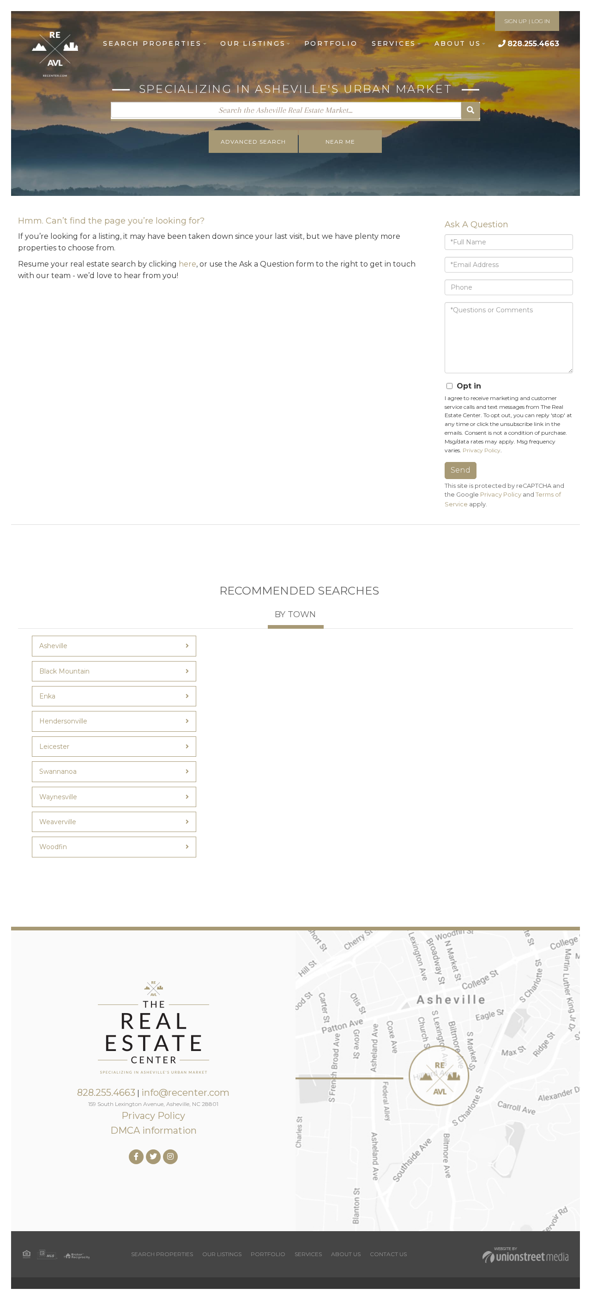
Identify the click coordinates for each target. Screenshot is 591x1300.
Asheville (53, 646)
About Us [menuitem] (457, 43)
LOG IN (540, 21)
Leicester (54, 746)
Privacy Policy (482, 450)
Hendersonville (63, 721)
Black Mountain (64, 671)
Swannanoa (58, 771)
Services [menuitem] (394, 43)
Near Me (340, 141)
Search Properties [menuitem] (152, 43)
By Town (295, 614)
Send (460, 470)
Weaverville (57, 822)
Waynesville (58, 797)
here (187, 264)
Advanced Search (253, 141)
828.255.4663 (533, 43)
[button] (470, 110)
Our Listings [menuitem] (253, 43)
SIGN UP (515, 21)
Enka (47, 696)
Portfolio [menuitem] (331, 43)
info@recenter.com (185, 1092)
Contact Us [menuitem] (388, 1254)
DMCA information (153, 1130)
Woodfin (53, 847)
